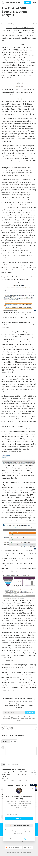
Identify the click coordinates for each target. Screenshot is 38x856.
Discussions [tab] (15, 764)
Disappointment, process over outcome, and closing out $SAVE (14, 771)
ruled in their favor (16, 136)
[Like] (3, 23)
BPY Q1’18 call (24, 175)
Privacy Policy (20, 833)
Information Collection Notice (25, 832)
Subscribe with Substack (20, 825)
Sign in (34, 2)
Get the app (28, 847)
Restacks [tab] (13, 741)
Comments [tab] (6, 741)
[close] (32, 788)
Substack (10, 852)
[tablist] (9, 741)
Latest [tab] (8, 764)
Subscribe (27, 2)
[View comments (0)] (8, 23)
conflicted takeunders (20, 52)
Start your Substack (14, 847)
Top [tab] (4, 764)
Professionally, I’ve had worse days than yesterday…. (14, 775)
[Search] (35, 764)
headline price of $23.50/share (11, 50)
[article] (19, 775)
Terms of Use (29, 830)
